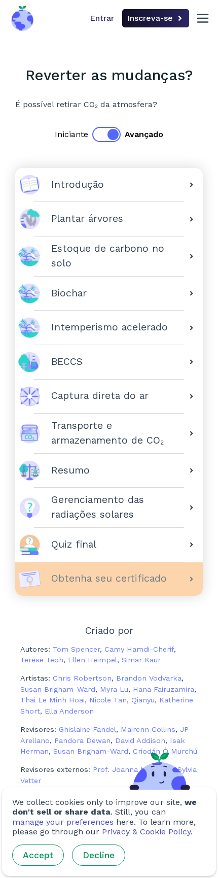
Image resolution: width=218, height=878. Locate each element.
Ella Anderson (69, 711)
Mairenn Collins (148, 729)
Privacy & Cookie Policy (146, 831)
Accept (38, 855)
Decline (99, 855)
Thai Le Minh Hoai (52, 700)
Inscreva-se (150, 18)
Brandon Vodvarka (148, 678)
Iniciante (71, 134)
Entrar (102, 18)
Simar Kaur (141, 660)
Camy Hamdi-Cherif (139, 649)
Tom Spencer (76, 649)
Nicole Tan (108, 700)
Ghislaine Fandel (87, 729)
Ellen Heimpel (92, 660)
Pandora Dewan (82, 740)
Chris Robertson (82, 678)
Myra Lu (114, 689)
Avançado (144, 134)
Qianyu (143, 700)
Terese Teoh (41, 660)
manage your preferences (63, 822)
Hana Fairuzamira (163, 689)
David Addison (140, 740)
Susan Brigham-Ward (57, 689)
